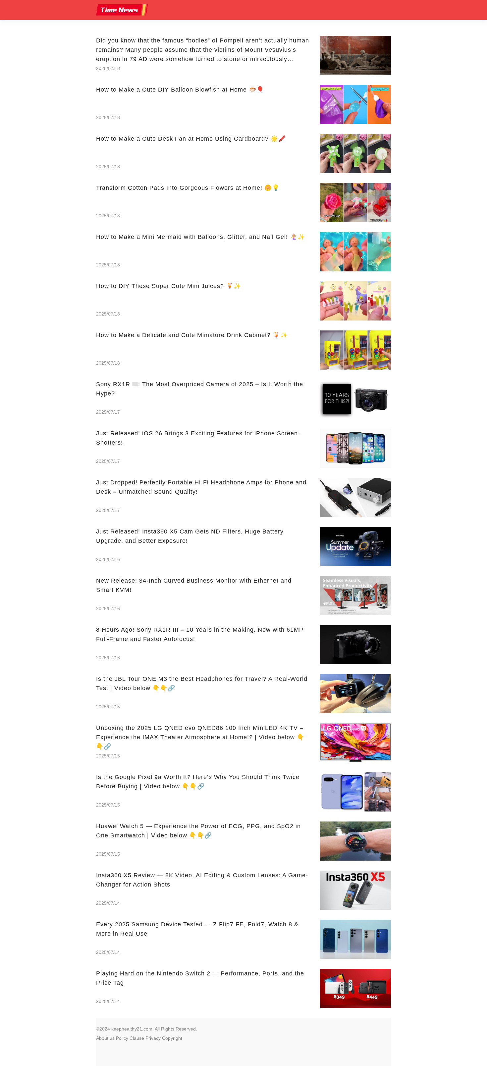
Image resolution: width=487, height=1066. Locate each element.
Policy (122, 1038)
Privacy (153, 1038)
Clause (137, 1038)
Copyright (172, 1038)
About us (105, 1038)
